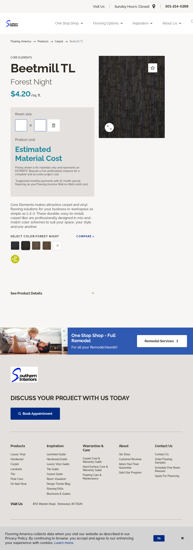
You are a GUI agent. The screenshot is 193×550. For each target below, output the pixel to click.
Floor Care (17, 478)
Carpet (59, 41)
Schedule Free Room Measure (167, 469)
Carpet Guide (55, 474)
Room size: (23, 114)
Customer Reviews (130, 459)
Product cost (25, 140)
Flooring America (21, 41)
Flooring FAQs (55, 488)
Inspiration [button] (140, 23)
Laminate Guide (56, 454)
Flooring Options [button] (106, 23)
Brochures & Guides (58, 493)
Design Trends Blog (58, 483)
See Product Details (26, 293)
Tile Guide (53, 469)
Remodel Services (159, 341)
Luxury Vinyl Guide (58, 464)
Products (43, 41)
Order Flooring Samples (163, 461)
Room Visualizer (56, 478)
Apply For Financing (167, 475)
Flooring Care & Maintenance (92, 476)
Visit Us (99, 6)
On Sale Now (18, 483)
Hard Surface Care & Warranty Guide (95, 468)
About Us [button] (169, 23)
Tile (13, 474)
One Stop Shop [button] (67, 23)
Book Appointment (37, 414)
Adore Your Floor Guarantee (129, 466)
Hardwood (17, 459)
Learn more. (64, 543)
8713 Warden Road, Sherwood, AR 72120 (58, 503)
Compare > (85, 236)
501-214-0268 (176, 6)
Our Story (124, 454)
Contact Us (162, 454)
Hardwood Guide (57, 459)
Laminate (16, 469)
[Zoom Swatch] (109, 127)
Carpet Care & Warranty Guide (92, 460)
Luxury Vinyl (18, 454)
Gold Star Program (130, 472)
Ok (159, 538)
